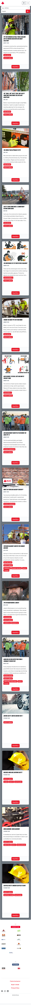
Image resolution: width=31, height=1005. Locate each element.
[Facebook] (2, 991)
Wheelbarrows (21, 844)
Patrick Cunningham (9, 449)
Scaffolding (18, 781)
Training (6, 570)
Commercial (7, 568)
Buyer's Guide (15, 984)
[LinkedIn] (8, 991)
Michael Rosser (8, 675)
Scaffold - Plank (8, 895)
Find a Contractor (15, 981)
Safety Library (8, 58)
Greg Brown (7, 55)
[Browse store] (24, 3)
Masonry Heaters (16, 568)
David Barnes (7, 617)
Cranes (6, 781)
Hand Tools (7, 844)
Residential (15, 622)
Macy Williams (8, 562)
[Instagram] (5, 991)
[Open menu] (28, 3)
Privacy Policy (15, 988)
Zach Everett (7, 392)
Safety (24, 568)
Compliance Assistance (10, 681)
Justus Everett (8, 277)
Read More (16, 66)
